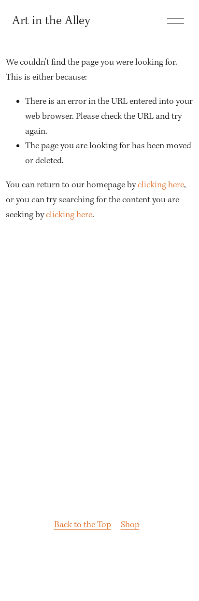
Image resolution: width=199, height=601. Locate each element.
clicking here (161, 185)
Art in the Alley (51, 21)
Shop (130, 525)
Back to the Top (82, 525)
